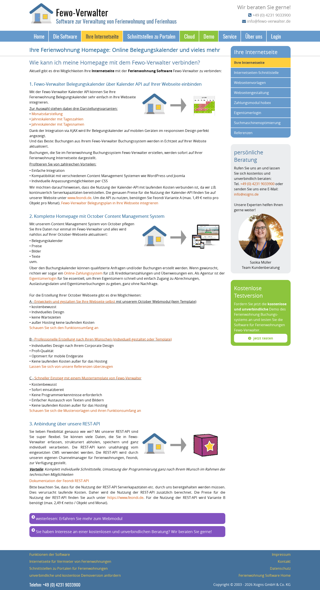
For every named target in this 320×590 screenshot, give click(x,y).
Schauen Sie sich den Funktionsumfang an (64, 327)
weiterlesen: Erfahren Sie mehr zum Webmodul (79, 518)
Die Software (65, 36)
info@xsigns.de (246, 194)
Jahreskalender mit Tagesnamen (58, 124)
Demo (209, 36)
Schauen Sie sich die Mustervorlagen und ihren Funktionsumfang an (85, 410)
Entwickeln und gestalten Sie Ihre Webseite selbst (75, 301)
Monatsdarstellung (47, 113)
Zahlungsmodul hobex (252, 102)
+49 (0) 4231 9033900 (272, 15)
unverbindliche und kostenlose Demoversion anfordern (75, 575)
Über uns (253, 36)
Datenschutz (280, 568)
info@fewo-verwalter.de (269, 21)
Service (230, 36)
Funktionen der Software (49, 554)
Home (39, 36)
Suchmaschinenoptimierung (257, 122)
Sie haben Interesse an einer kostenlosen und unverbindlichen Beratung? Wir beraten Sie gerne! (124, 531)
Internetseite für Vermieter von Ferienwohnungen (70, 561)
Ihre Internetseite (102, 36)
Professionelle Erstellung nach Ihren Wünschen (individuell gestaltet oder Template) (103, 339)
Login (276, 36)
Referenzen (243, 132)
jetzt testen (263, 338)
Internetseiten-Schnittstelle (256, 72)
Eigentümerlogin (43, 278)
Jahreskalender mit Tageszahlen (57, 119)
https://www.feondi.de (125, 497)
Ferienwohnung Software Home (265, 575)
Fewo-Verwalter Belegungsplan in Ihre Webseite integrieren (109, 203)
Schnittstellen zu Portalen (151, 36)
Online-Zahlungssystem (83, 273)
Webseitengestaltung (251, 92)
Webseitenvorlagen (250, 82)
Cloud (189, 36)
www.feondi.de (79, 197)
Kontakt (284, 561)
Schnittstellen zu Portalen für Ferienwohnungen (68, 568)
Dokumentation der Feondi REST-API (59, 480)
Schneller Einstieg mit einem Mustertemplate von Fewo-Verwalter (87, 378)
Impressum (281, 554)
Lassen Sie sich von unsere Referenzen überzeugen (71, 366)
